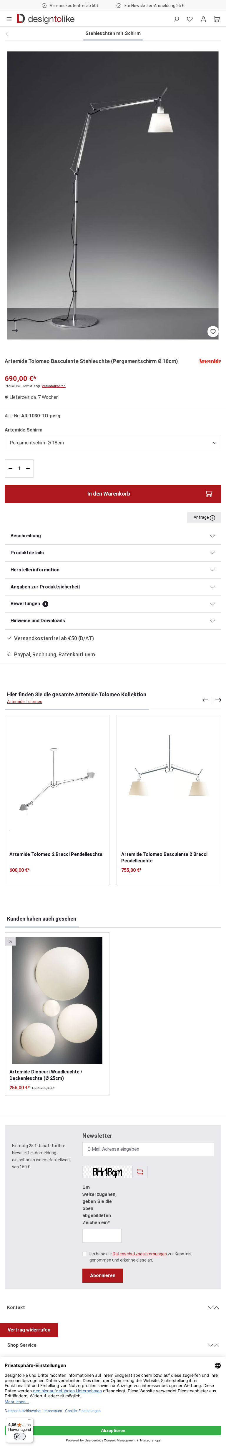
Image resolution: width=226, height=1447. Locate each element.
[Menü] (9, 19)
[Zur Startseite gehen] (45, 19)
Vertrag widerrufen (29, 1330)
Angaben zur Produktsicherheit (45, 587)
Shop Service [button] (21, 1345)
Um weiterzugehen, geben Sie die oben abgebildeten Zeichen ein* (99, 1205)
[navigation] (212, 700)
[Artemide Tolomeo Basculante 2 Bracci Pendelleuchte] (169, 783)
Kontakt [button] (16, 1307)
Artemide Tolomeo (24, 701)
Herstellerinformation (35, 570)
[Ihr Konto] (203, 19)
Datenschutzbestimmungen (140, 1254)
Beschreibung (26, 535)
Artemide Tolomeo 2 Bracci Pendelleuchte (55, 854)
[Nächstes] (15, 330)
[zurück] (7, 34)
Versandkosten (54, 386)
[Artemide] (209, 360)
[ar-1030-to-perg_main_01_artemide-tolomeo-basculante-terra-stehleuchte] (113, 195)
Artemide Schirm (23, 430)
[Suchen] (176, 19)
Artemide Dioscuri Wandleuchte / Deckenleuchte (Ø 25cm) (45, 1075)
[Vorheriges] (15, 320)
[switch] (20, 1436)
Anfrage (202, 517)
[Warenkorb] (217, 19)
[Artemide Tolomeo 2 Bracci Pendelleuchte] (57, 783)
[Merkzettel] (190, 19)
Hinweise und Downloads (38, 620)
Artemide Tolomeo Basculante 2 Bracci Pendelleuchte (164, 858)
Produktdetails (27, 553)
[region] (113, 195)
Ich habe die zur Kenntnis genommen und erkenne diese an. (140, 1257)
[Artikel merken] (213, 331)
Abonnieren (102, 1275)
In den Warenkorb (108, 494)
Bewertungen (28, 603)
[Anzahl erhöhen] (29, 468)
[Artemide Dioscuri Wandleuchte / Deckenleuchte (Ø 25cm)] (57, 1000)
